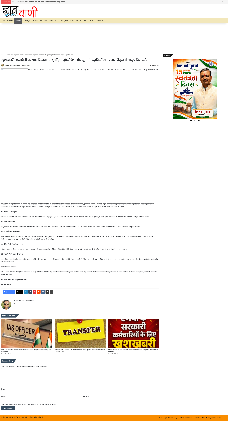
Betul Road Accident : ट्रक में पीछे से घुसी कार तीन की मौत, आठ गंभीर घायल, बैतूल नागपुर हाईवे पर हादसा (41, 2)
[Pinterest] (34, 292)
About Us (181, 418)
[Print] (51, 292)
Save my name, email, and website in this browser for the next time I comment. (29, 404)
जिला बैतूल (27, 20)
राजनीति (35, 20)
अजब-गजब (99, 20)
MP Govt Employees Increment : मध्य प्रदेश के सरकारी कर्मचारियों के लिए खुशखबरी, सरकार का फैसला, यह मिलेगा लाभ (133, 350)
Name (4, 389)
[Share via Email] (47, 292)
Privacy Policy (172, 418)
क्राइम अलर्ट (43, 20)
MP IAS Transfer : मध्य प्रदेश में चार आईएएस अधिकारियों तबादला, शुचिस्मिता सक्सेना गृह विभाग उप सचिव (80, 350)
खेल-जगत (79, 20)
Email (3, 397)
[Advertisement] (114, 38)
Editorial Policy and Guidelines (211, 418)
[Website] (14, 304)
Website (86, 397)
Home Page (163, 418)
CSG (43, 417)
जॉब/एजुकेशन (63, 20)
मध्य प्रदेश (18, 20)
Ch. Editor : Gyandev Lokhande (12, 65)
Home (5, 55)
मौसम (71, 20)
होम (4, 20)
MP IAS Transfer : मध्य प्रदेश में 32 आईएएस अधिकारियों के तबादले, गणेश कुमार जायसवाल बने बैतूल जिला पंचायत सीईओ (26, 350)
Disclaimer (188, 418)
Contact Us (196, 418)
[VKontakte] (43, 292)
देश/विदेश (10, 20)
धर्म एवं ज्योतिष (88, 20)
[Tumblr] (30, 292)
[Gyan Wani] (19, 11)
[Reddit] (39, 292)
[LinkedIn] (26, 292)
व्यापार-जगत (53, 20)
